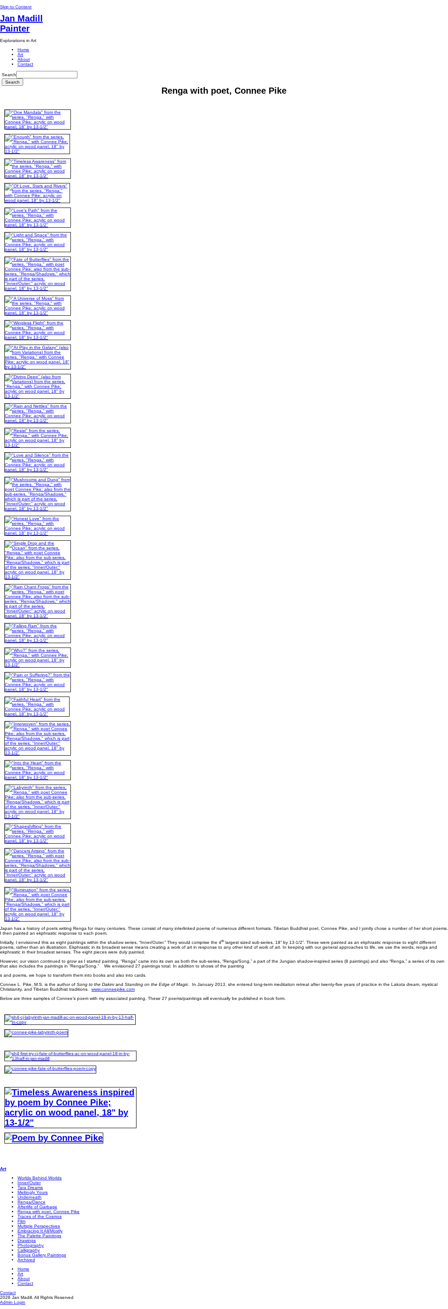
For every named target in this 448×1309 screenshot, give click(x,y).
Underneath (30, 1197)
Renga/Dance (32, 1202)
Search (9, 74)
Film (21, 1221)
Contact (25, 64)
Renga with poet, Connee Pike (49, 1211)
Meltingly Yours (33, 1192)
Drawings (27, 1240)
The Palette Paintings (39, 1235)
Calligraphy (29, 1250)
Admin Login (12, 1302)
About (24, 59)
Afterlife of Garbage (37, 1206)
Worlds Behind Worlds (40, 1177)
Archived (26, 1259)
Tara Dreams (30, 1187)
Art (20, 54)
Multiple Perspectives (39, 1226)
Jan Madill (21, 23)
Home (23, 49)
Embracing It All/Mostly (40, 1230)
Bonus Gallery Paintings (42, 1255)
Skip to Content (16, 6)
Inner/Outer (29, 1182)
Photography (31, 1245)
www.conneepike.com (113, 989)
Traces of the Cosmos (40, 1216)
